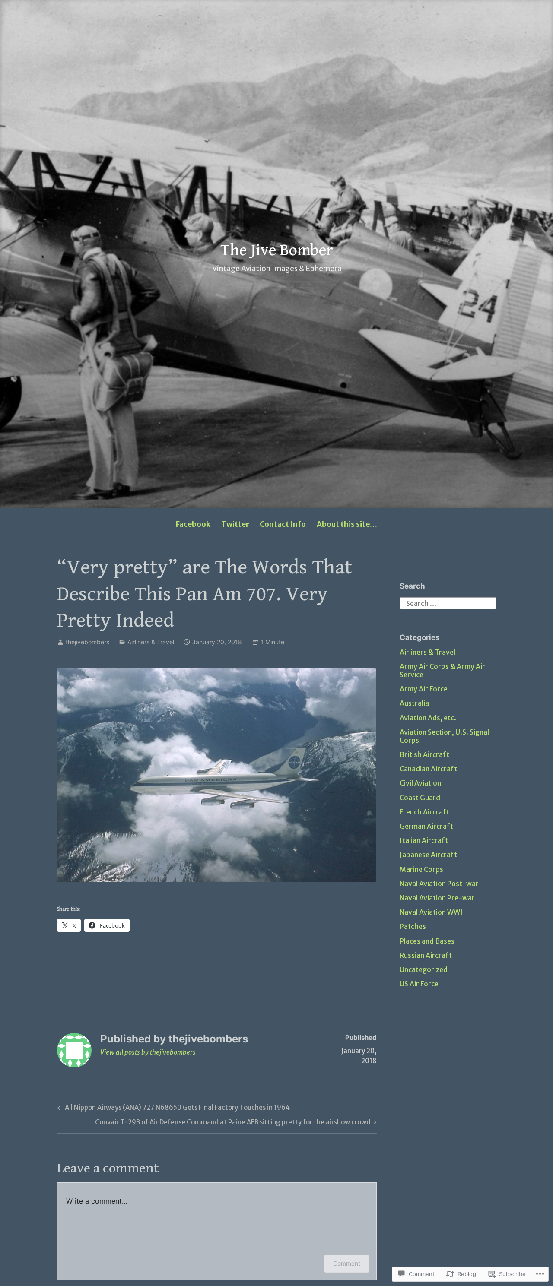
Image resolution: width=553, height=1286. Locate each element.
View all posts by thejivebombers (148, 1052)
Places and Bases (427, 941)
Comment (346, 1263)
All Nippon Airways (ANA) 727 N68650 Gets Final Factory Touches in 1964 (172, 1109)
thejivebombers (87, 642)
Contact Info (283, 524)
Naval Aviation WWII (432, 912)
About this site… (347, 524)
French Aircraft (424, 812)
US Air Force (419, 983)
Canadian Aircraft (428, 768)
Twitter (235, 524)
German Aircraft (426, 826)
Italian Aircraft (424, 840)
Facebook (193, 524)
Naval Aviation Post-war (439, 883)
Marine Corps (421, 869)
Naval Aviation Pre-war (437, 897)
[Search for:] (448, 602)
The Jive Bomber (276, 250)
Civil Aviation (420, 783)
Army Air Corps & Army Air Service (442, 670)
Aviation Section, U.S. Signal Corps (444, 736)
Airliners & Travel (150, 642)
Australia (414, 703)
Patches (413, 926)
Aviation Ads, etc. (428, 717)
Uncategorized (424, 969)
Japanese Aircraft (428, 854)
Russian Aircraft (426, 955)
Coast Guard (420, 797)
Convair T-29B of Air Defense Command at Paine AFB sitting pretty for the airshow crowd (232, 1124)
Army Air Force (424, 688)
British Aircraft (424, 754)
